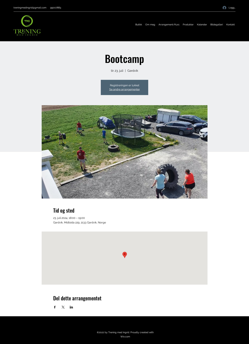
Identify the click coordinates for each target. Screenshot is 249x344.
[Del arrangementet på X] (63, 307)
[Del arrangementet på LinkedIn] (71, 307)
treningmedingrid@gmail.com (30, 7)
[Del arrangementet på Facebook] (54, 307)
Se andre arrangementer (124, 89)
